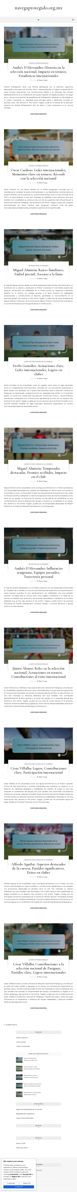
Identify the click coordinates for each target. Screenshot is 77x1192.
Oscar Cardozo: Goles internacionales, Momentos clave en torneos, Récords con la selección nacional (38, 174)
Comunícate (21, 1042)
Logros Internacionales (38, 63)
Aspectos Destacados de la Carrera (38, 361)
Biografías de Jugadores (38, 265)
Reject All (26, 1183)
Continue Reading (38, 114)
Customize (11, 1183)
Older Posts (11, 1025)
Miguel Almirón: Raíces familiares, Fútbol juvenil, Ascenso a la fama (38, 272)
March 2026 (20, 1143)
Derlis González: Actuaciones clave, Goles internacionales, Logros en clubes (38, 370)
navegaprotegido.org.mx (38, 8)
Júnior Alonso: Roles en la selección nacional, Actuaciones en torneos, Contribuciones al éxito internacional (38, 672)
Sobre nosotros (22, 1038)
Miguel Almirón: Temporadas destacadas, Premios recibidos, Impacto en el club (38, 472)
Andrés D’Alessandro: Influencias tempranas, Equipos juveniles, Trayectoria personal (38, 572)
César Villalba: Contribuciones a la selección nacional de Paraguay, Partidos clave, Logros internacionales (38, 968)
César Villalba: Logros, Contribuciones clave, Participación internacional (39, 770)
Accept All (19, 1187)
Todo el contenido (23, 1046)
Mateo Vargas (43, 80)
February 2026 (21, 1148)
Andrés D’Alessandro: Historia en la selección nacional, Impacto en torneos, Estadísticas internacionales (38, 71)
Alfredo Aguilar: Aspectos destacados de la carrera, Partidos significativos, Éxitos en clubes (38, 868)
